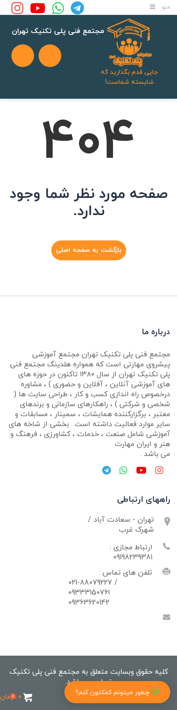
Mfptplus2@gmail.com (116, 618)
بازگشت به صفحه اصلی (89, 250)
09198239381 (132, 557)
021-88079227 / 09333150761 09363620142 (93, 593)
